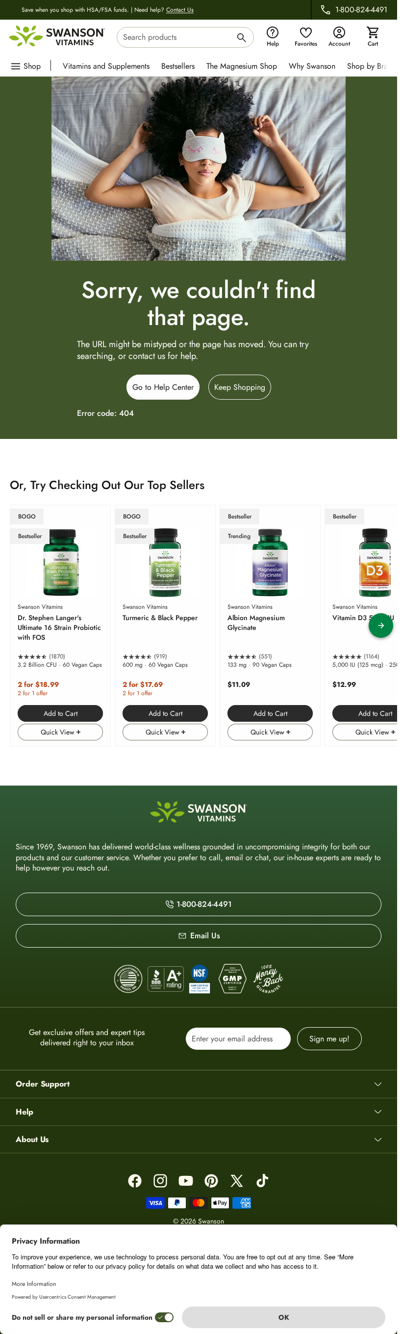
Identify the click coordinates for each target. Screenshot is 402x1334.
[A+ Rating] (166, 978)
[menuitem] (108, 65)
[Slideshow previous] (16, 625)
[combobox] (185, 37)
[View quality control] (199, 979)
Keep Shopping (239, 387)
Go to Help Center (163, 387)
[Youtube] (185, 1180)
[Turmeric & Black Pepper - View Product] (165, 625)
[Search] (242, 39)
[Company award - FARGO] (128, 979)
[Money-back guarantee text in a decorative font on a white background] (268, 979)
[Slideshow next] (381, 625)
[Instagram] (160, 1180)
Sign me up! (329, 1038)
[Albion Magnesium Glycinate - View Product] (270, 625)
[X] (236, 1180)
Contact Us (180, 9)
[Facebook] (134, 1180)
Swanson (211, 1221)
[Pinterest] (211, 1180)
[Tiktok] (262, 1180)
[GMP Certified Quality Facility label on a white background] (232, 979)
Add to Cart (60, 713)
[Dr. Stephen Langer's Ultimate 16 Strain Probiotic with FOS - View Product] (60, 625)
